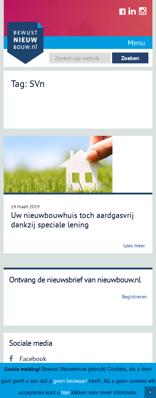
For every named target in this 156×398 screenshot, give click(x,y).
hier (65, 392)
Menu (136, 42)
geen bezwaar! (70, 380)
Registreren (134, 296)
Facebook (32, 359)
